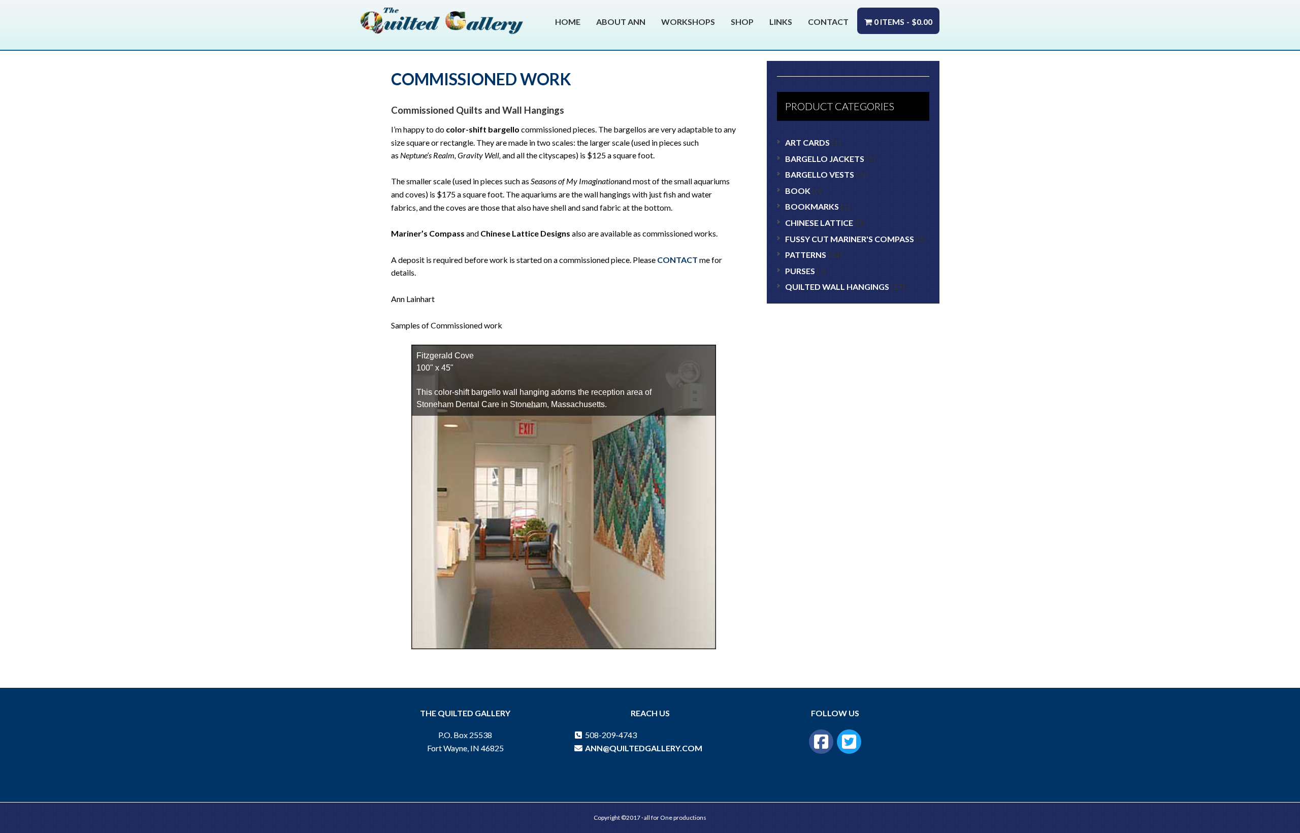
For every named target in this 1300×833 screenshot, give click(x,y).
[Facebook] (821, 741)
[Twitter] (849, 741)
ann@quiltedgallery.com (642, 748)
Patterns (805, 254)
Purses (800, 271)
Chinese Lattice (819, 222)
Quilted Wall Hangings (837, 286)
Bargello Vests (819, 174)
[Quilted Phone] (578, 735)
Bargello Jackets (824, 158)
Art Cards (807, 142)
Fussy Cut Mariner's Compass (849, 239)
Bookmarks (812, 206)
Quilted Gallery (442, 24)
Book (797, 190)
